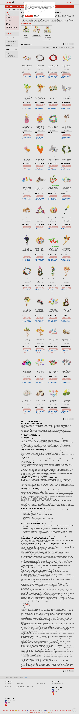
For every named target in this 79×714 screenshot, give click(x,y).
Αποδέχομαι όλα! (29, 15)
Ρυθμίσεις (36, 15)
